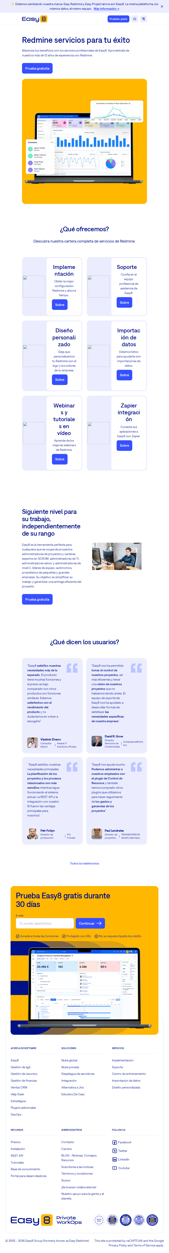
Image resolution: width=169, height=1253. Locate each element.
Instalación (18, 1149)
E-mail (19, 915)
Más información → (106, 8)
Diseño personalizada (126, 1087)
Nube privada (70, 1067)
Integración (69, 1080)
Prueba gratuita (37, 68)
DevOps (16, 1114)
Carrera (66, 1149)
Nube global (69, 1060)
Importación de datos (126, 1080)
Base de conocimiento (25, 1169)
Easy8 (15, 1060)
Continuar (87, 923)
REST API (17, 1155)
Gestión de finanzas (24, 1080)
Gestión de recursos (24, 1073)
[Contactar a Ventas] (134, 18)
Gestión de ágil (20, 1067)
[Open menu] (143, 18)
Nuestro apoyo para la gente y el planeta (82, 1196)
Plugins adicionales (23, 1107)
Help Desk (17, 1094)
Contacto (67, 1142)
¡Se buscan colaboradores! (78, 1187)
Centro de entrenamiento (129, 1073)
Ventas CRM (19, 1087)
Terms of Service (144, 1245)
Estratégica (18, 1101)
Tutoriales (17, 1162)
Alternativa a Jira (72, 1087)
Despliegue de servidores (77, 1073)
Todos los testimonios (84, 863)
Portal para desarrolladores (28, 1176)
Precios (15, 1142)
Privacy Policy (118, 1245)
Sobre (59, 305)
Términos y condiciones (77, 1173)
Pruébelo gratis (118, 18)
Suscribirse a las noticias (77, 1167)
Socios (65, 1180)
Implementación (123, 1060)
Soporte (117, 1067)
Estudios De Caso (73, 1094)
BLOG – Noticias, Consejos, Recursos (79, 1158)
